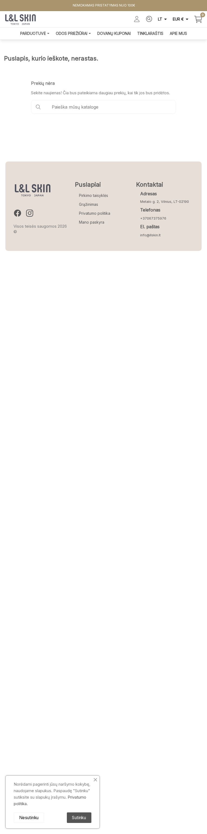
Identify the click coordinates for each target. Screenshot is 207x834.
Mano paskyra (91, 222)
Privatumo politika (94, 213)
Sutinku (79, 817)
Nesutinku (29, 817)
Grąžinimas (88, 204)
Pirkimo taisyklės (93, 195)
